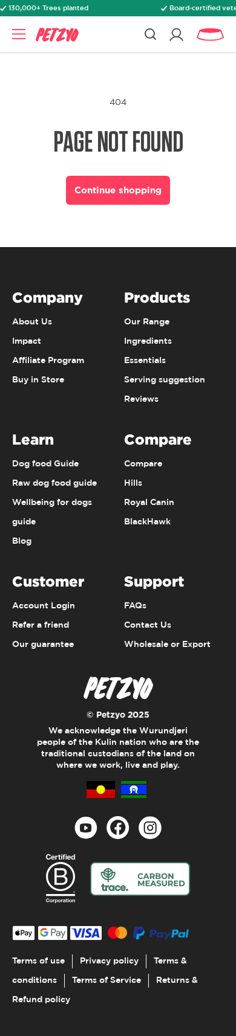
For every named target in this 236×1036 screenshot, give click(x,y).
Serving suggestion (164, 380)
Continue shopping (118, 190)
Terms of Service (106, 980)
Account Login (43, 606)
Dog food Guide (45, 464)
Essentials (145, 360)
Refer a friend (40, 625)
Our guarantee (43, 644)
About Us (32, 322)
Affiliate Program (48, 360)
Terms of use (38, 961)
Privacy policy (109, 961)
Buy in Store (38, 380)
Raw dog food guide (54, 483)
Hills (133, 483)
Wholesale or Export (167, 644)
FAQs (135, 606)
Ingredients (148, 341)
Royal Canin (149, 502)
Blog (21, 541)
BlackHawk (147, 522)
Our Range (146, 322)
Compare (143, 464)
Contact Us (147, 625)
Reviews (141, 399)
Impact (26, 341)
